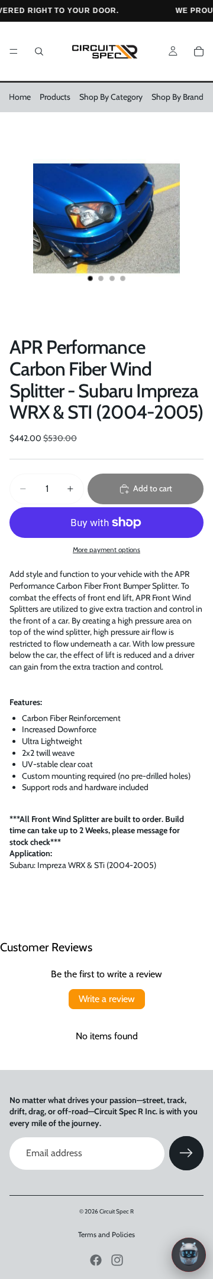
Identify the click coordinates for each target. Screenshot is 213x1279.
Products (55, 97)
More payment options (106, 550)
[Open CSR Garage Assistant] (189, 1255)
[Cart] (199, 51)
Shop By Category (111, 97)
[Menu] (13, 51)
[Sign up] (186, 1153)
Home (20, 97)
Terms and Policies (106, 1234)
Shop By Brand (177, 97)
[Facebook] (96, 1260)
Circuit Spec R (116, 1211)
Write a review (107, 998)
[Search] (39, 51)
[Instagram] (117, 1260)
